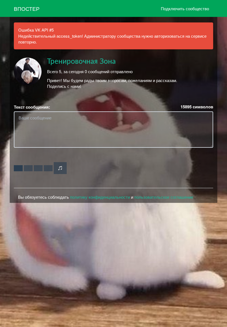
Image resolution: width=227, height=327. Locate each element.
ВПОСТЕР (27, 8)
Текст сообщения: (32, 107)
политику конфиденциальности (100, 197)
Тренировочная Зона (81, 61)
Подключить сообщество (185, 8)
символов (196, 107)
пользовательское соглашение (163, 197)
